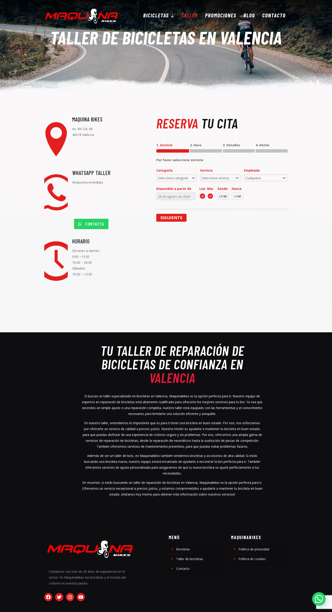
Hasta (236, 188)
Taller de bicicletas (189, 559)
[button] (319, 599)
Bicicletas (183, 549)
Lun (202, 188)
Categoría (164, 170)
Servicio (206, 170)
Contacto (183, 568)
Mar (210, 188)
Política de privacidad (253, 549)
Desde (222, 188)
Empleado (252, 170)
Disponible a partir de (173, 188)
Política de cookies (252, 559)
